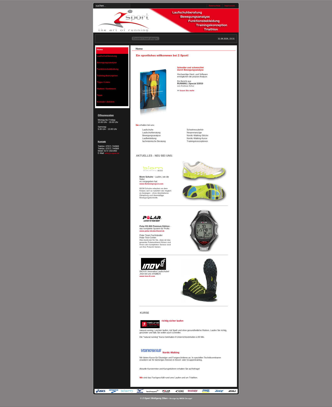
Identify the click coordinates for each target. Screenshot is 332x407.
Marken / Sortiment (106, 89)
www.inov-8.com (147, 276)
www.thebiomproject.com (151, 184)
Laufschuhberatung (107, 56)
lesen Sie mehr (187, 90)
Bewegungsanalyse (107, 62)
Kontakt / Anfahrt (105, 102)
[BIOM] (204, 202)
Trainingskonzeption (107, 75)
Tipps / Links (103, 82)
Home (100, 49)
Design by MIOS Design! (180, 398)
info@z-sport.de (112, 153)
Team (99, 95)
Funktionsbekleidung (108, 69)
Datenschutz (214, 6)
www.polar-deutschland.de (151, 231)
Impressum (229, 6)
